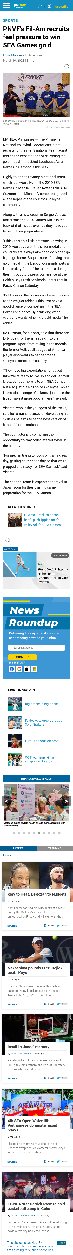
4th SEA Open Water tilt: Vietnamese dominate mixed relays (32, 1125)
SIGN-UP (22, 657)
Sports (10, 20)
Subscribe (61, 6)
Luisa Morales (12, 55)
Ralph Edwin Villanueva (23, 1215)
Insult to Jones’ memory (28, 1046)
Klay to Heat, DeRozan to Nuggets (37, 894)
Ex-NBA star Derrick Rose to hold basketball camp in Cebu (36, 1206)
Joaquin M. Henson (21, 1053)
